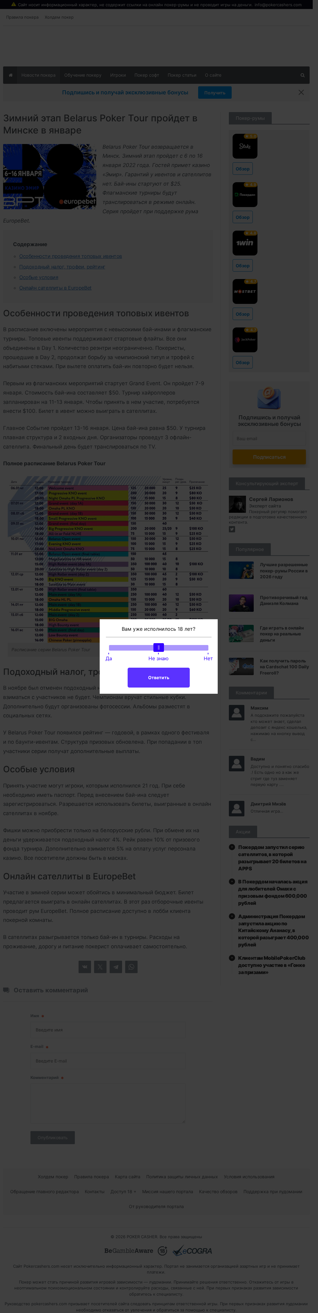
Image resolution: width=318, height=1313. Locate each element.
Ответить (158, 677)
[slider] (158, 647)
